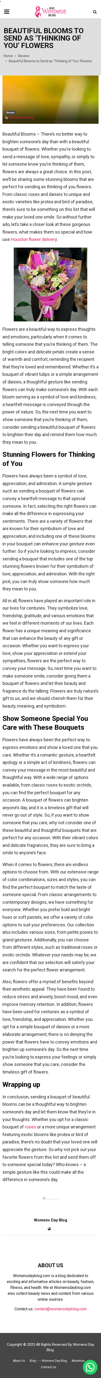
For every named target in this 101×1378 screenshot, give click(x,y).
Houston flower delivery (34, 239)
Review (10, 112)
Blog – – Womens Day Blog (48, 1360)
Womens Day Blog (21, 117)
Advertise (78, 1360)
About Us (19, 1360)
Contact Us (48, 1367)
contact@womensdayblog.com (60, 1309)
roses (30, 1126)
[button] (90, 1367)
